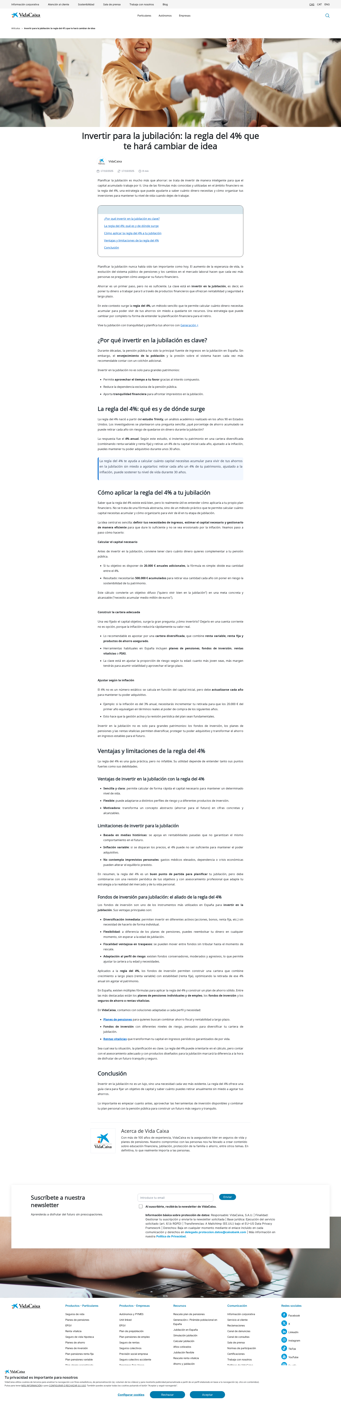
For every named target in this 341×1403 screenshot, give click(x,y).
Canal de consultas (238, 1336)
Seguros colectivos (130, 1348)
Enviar (227, 1197)
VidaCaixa (115, 161)
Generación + (189, 325)
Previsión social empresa (133, 1353)
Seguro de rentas (129, 1342)
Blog (165, 4)
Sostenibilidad (86, 4)
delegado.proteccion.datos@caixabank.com (215, 1232)
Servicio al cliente (237, 1319)
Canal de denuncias (238, 1331)
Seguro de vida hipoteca (79, 1336)
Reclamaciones (236, 1325)
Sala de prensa (112, 4)
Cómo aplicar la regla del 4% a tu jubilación (132, 233)
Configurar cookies (131, 1394)
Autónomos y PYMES (131, 1314)
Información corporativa (25, 4)
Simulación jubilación (185, 1335)
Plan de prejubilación (131, 1331)
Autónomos (165, 15)
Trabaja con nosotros (141, 4)
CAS (311, 4)
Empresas (184, 15)
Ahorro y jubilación (184, 1363)
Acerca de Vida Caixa (145, 1130)
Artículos (15, 28)
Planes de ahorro (75, 1342)
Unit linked (125, 1319)
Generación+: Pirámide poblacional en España (195, 1322)
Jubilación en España (185, 1329)
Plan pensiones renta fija (79, 1353)
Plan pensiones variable (79, 1359)
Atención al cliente (58, 4)
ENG (327, 4)
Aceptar (207, 1394)
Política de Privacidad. (171, 1236)
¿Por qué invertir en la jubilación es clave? (132, 219)
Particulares (144, 15)
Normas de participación (241, 1348)
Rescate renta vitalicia (186, 1358)
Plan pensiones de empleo (134, 1336)
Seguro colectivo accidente (135, 1359)
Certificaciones (236, 1353)
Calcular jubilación (183, 1341)
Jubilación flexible (183, 1352)
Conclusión (111, 247)
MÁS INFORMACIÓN (31, 1385)
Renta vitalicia (73, 1331)
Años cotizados (182, 1346)
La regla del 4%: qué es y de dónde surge (131, 226)
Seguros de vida (74, 1314)
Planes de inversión (76, 1348)
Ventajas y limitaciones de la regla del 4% (131, 240)
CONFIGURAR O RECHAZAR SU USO (67, 1385)
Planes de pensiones (77, 1319)
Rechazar (167, 1394)
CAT (319, 4)
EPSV (68, 1325)
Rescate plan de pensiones (189, 1314)
